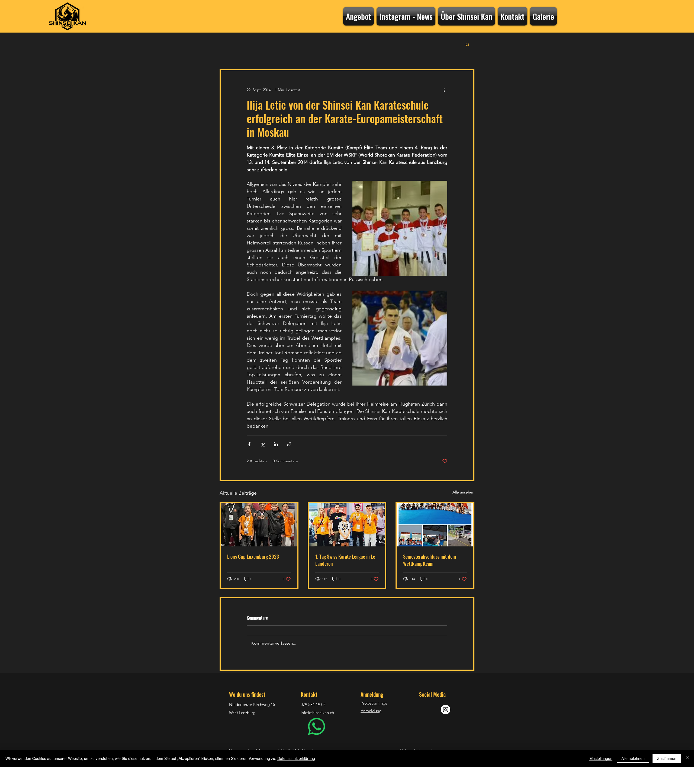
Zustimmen (666, 758)
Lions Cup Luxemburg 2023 (253, 556)
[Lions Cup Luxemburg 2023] (259, 524)
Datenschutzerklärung (296, 758)
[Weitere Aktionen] (444, 90)
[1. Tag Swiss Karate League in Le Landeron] (347, 524)
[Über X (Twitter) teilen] (262, 444)
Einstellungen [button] (600, 758)
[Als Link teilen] (289, 444)
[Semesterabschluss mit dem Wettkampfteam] (435, 524)
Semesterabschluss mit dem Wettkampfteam (429, 560)
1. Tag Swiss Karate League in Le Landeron (345, 560)
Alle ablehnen (633, 758)
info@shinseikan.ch (317, 712)
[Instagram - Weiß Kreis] (445, 709)
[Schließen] (687, 758)
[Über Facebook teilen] (249, 444)
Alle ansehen (463, 492)
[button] (467, 44)
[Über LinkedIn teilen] (275, 444)
